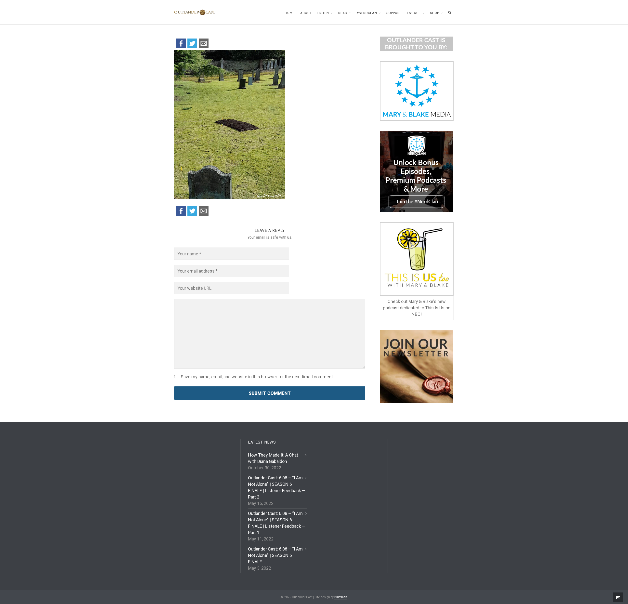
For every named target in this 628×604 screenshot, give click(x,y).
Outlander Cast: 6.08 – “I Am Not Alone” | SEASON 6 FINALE (275, 555)
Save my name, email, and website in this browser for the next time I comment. (257, 377)
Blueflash (340, 597)
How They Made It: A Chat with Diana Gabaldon (273, 458)
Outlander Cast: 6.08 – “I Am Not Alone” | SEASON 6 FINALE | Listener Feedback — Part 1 (276, 523)
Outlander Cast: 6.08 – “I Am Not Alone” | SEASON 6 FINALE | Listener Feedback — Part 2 (276, 487)
